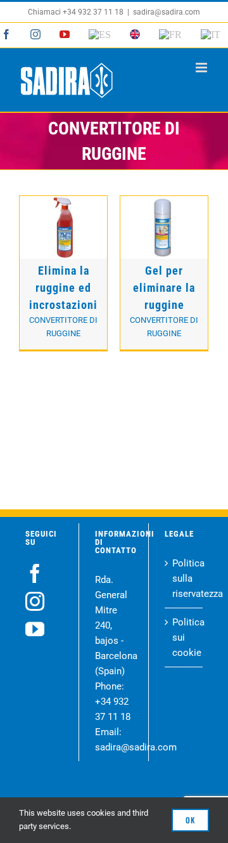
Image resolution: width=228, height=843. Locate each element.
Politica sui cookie (184, 637)
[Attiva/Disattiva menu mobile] (202, 67)
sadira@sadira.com (166, 12)
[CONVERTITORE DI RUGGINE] (63, 227)
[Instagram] (34, 601)
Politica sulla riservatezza (184, 578)
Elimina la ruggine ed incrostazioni (63, 287)
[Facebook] (34, 573)
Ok (190, 819)
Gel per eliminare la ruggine (164, 287)
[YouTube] (34, 629)
